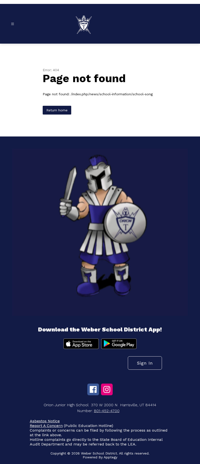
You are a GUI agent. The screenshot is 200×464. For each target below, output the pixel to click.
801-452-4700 (107, 410)
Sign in (145, 363)
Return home (57, 110)
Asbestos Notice (45, 421)
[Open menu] (12, 24)
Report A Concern (46, 425)
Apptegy (110, 457)
